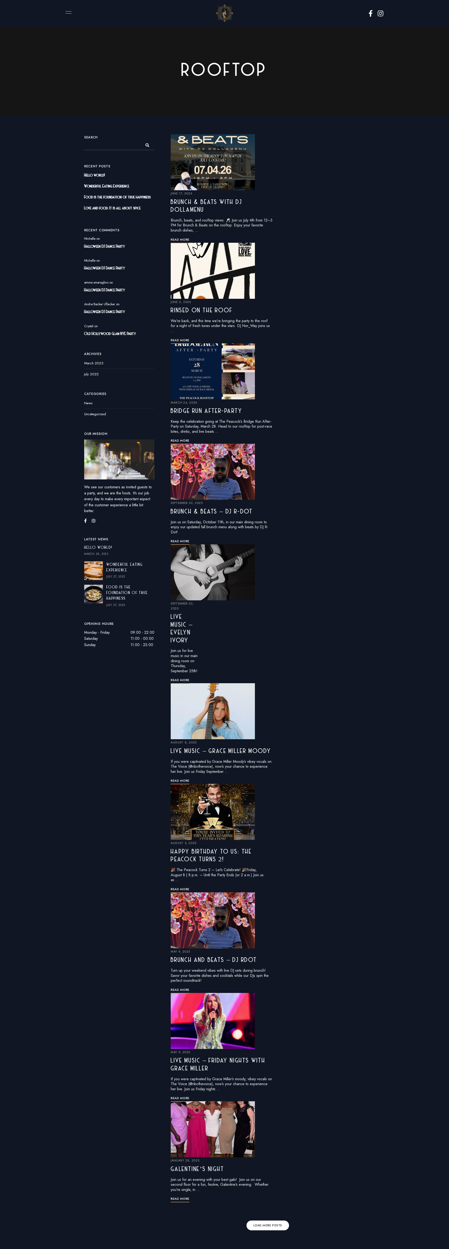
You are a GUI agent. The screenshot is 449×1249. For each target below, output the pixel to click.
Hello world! (94, 175)
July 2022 (91, 374)
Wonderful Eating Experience (106, 186)
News (88, 403)
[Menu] (67, 12)
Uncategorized (95, 414)
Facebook (371, 13)
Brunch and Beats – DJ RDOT (214, 960)
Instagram (381, 13)
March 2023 (93, 363)
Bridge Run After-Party (207, 411)
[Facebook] (85, 521)
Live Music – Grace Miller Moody (221, 751)
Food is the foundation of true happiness (117, 197)
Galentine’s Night (197, 1169)
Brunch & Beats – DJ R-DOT (212, 512)
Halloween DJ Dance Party (104, 247)
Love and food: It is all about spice (112, 208)
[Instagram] (93, 521)
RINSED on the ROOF (201, 310)
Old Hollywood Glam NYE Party (110, 334)
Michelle (89, 238)
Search (91, 137)
